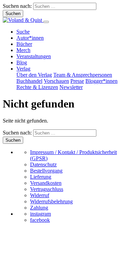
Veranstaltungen (33, 56)
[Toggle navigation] (46, 22)
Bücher (24, 44)
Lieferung (40, 177)
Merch (23, 50)
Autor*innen (30, 38)
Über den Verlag (34, 75)
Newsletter (71, 87)
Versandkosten (46, 183)
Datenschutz (43, 164)
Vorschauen (56, 81)
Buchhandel (29, 81)
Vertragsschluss (46, 189)
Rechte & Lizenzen (37, 87)
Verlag (23, 69)
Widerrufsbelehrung (51, 201)
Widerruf (39, 195)
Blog (21, 62)
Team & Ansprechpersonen (82, 75)
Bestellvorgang (46, 171)
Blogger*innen (101, 81)
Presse (77, 81)
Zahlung (39, 208)
